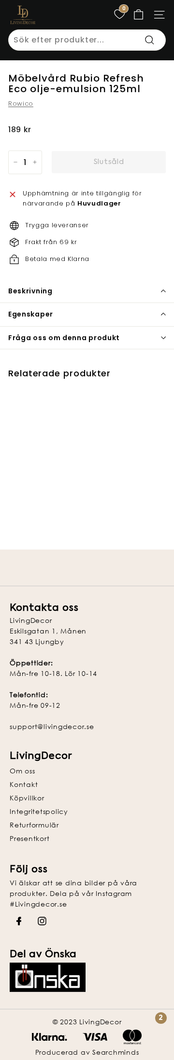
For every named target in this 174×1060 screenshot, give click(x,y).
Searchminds (115, 1052)
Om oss (22, 770)
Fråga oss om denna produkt (64, 338)
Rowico (20, 103)
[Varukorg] (138, 14)
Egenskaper (30, 314)
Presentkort (29, 838)
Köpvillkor (27, 797)
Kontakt (24, 784)
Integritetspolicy (39, 811)
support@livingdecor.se (52, 726)
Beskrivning (30, 291)
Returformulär (34, 824)
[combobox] (87, 40)
